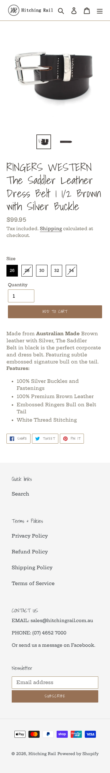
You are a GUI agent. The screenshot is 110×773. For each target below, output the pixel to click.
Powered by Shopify (78, 753)
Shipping (51, 228)
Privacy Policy (30, 536)
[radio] (12, 271)
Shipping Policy (32, 567)
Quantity (18, 284)
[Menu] (99, 10)
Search (20, 494)
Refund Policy (30, 552)
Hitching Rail (42, 753)
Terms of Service (33, 583)
